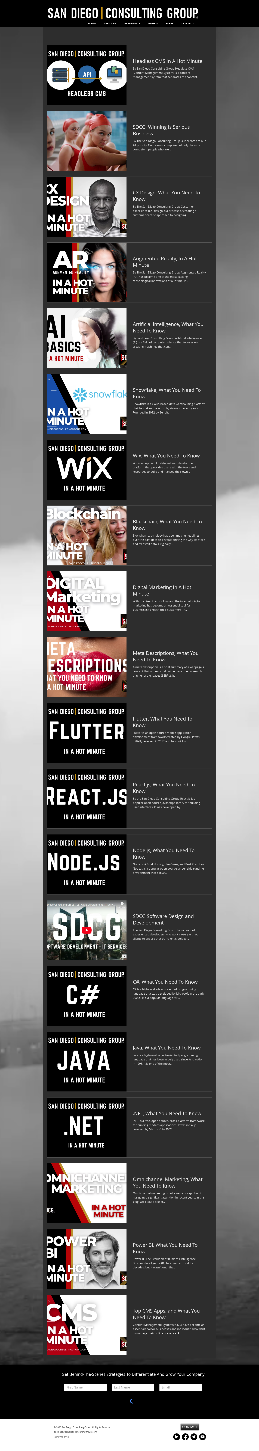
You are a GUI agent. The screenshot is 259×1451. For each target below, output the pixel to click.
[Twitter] (193, 1436)
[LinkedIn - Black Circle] (176, 1436)
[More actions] (205, 52)
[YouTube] (202, 1436)
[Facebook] (185, 1436)
